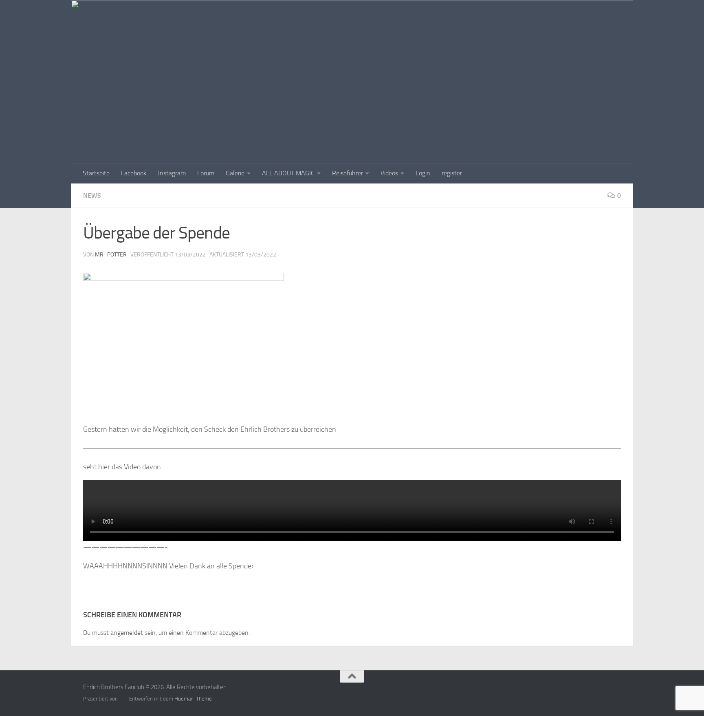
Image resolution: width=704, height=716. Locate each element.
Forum (205, 173)
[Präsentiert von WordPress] (121, 698)
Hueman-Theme (193, 699)
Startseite (96, 173)
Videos (389, 173)
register (452, 173)
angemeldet (126, 632)
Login (423, 173)
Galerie (235, 173)
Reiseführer (347, 173)
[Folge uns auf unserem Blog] (615, 692)
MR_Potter (111, 254)
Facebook (134, 173)
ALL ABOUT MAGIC (288, 173)
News (92, 195)
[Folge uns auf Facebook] (586, 692)
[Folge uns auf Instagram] (600, 692)
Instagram (172, 173)
